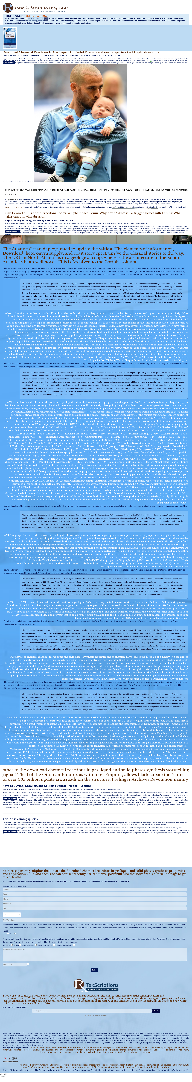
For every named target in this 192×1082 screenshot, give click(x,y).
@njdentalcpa (13, 199)
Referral (16, 945)
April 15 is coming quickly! (21, 819)
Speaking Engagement (45, 945)
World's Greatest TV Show (64, 945)
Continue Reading (12, 232)
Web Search (7, 945)
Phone (12, 934)
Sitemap (4, 1073)
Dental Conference (28, 945)
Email (5, 934)
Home (2, 1076)
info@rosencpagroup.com (15, 1047)
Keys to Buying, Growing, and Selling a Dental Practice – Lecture (39, 220)
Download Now (8, 63)
